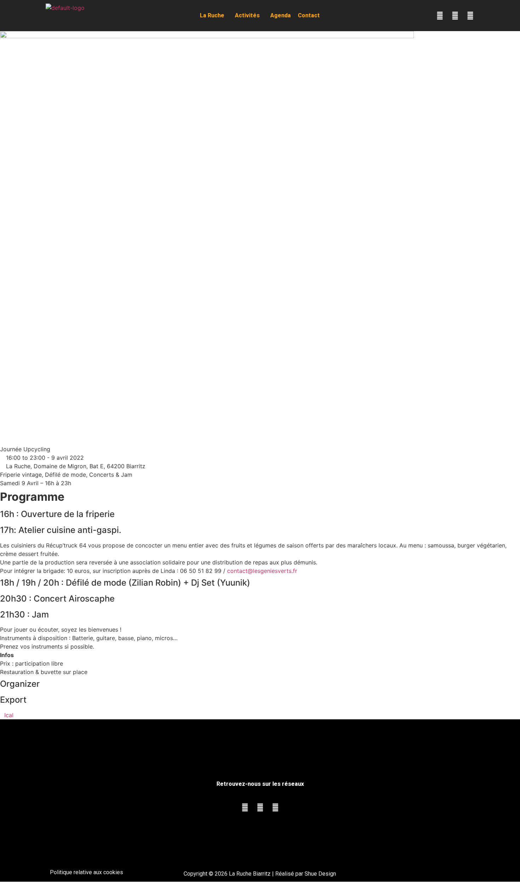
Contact (309, 15)
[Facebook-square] (439, 15)
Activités (247, 15)
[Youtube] (470, 15)
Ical (8, 715)
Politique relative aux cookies (86, 872)
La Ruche (212, 15)
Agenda (280, 15)
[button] (213, 15)
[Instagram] (455, 15)
